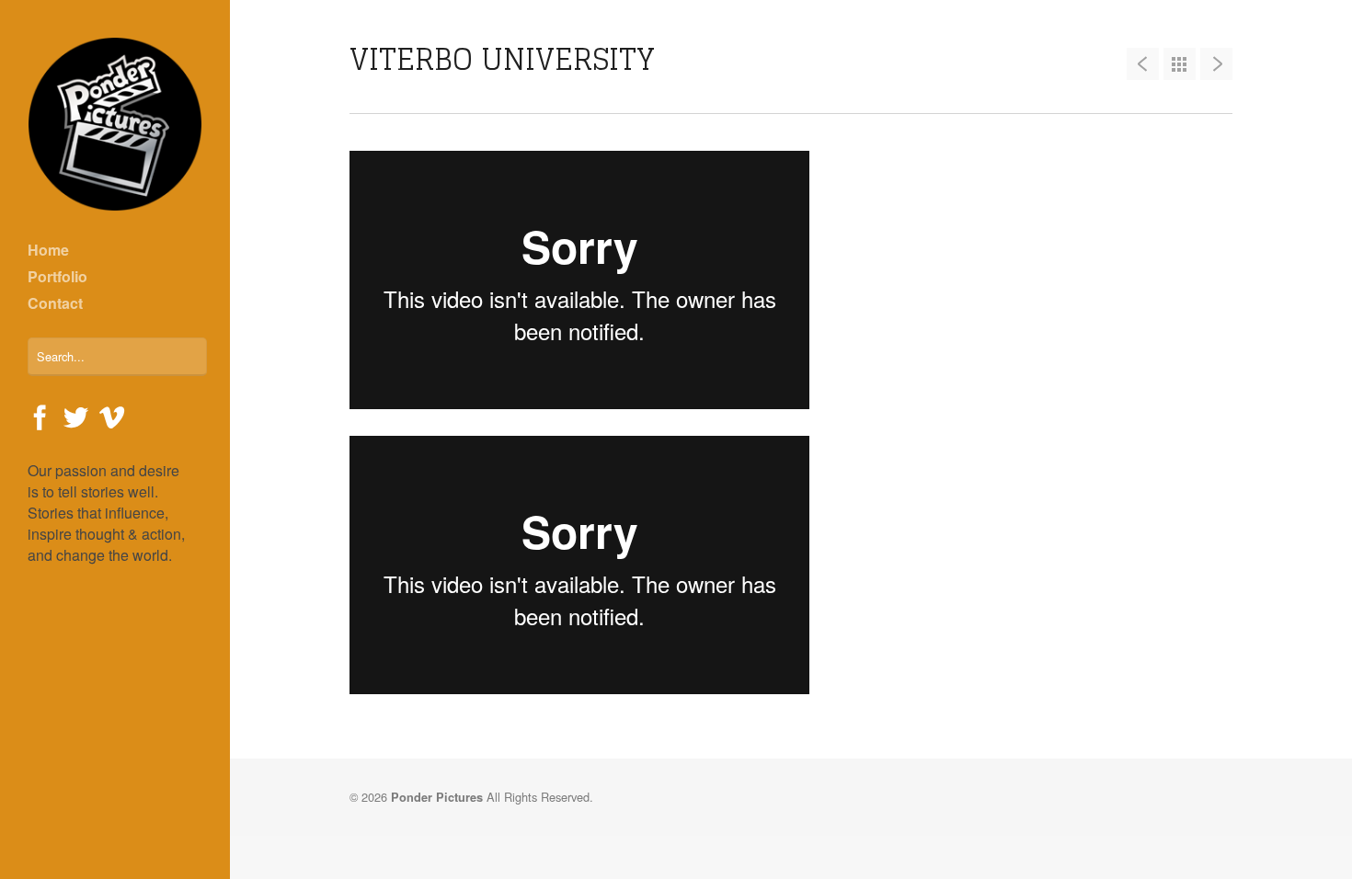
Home (48, 249)
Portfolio (57, 276)
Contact (55, 303)
